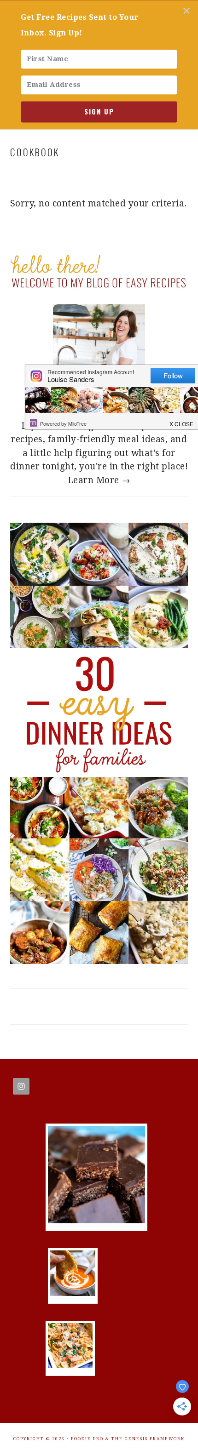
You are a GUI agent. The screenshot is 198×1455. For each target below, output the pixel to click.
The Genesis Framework (148, 1439)
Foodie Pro (87, 1439)
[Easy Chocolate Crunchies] (96, 1220)
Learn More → (99, 480)
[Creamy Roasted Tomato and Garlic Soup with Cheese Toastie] (72, 1293)
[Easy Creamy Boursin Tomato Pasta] (70, 1365)
